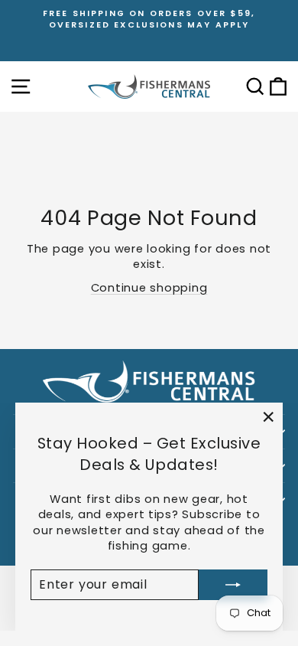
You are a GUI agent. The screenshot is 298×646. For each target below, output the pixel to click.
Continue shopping (149, 287)
